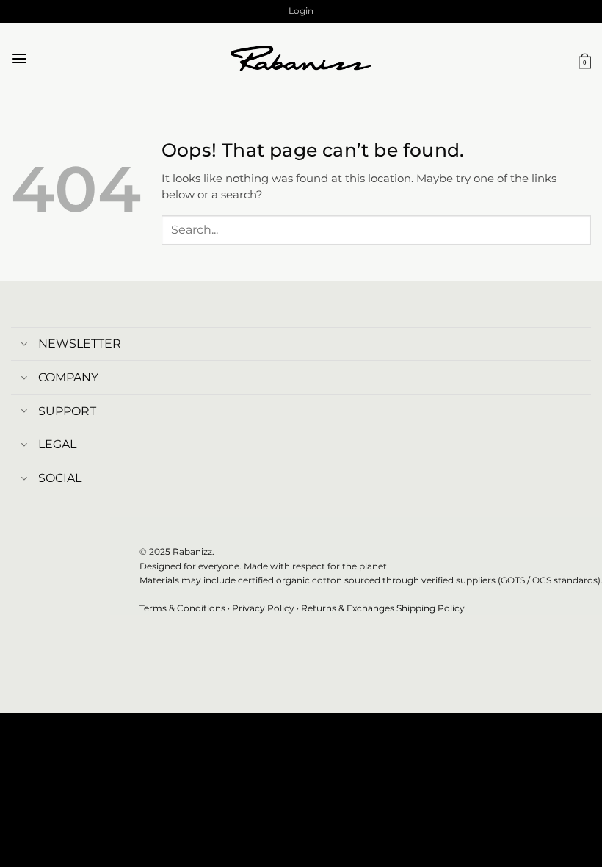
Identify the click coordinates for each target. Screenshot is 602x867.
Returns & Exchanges (347, 608)
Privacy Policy (263, 608)
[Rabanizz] (301, 59)
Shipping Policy (430, 608)
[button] (301, 11)
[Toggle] (24, 345)
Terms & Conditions (182, 608)
